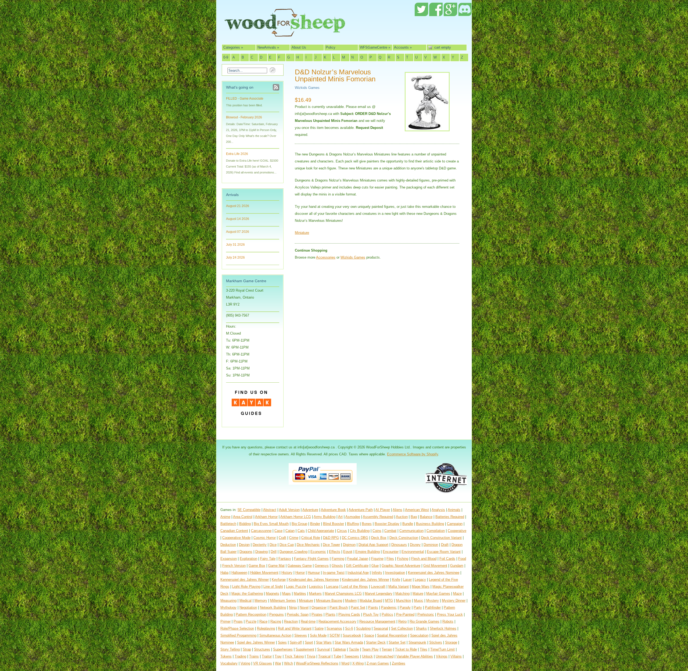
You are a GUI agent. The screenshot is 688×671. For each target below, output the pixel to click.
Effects (334, 552)
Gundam (456, 566)
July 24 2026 (235, 257)
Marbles (300, 594)
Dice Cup (287, 545)
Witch (288, 663)
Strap (247, 649)
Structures (262, 649)
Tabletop (339, 649)
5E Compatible (249, 510)
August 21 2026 (237, 206)
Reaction (291, 621)
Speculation (419, 635)
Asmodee (352, 517)
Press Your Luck (450, 614)
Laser (407, 580)
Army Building (324, 517)
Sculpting (363, 628)
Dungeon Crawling (293, 552)
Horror (300, 573)
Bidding (245, 524)
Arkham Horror (266, 517)
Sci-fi (349, 628)
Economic (318, 552)
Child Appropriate (321, 531)
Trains (254, 656)
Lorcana (332, 587)
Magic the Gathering (247, 594)
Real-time (308, 621)
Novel (304, 607)
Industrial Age (358, 573)
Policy (330, 47)
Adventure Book (333, 510)
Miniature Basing (329, 601)
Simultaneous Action (275, 635)
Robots (447, 621)
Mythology (228, 607)
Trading (240, 656)
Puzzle (251, 621)
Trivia (311, 656)
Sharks (421, 628)
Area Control (242, 517)
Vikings (441, 656)
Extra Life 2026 (237, 154)
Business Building (430, 524)
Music (418, 601)
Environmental (413, 552)
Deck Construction (403, 538)
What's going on (239, 87)
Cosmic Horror (264, 538)
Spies (282, 642)
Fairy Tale (267, 559)
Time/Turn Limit (442, 649)
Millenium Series (283, 601)
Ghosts (337, 566)
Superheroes (283, 649)
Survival (323, 649)
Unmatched (384, 656)
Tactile (354, 649)
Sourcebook (352, 635)
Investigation (395, 573)
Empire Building (367, 552)
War (278, 663)
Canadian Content (234, 531)
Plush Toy (371, 614)
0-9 (225, 57)
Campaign (455, 524)
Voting (245, 663)
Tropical (324, 656)
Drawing (261, 552)
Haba (224, 573)
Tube (337, 656)
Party (418, 607)
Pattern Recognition (251, 614)
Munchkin (403, 601)
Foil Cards (447, 559)
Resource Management (377, 621)
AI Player (382, 510)
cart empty (442, 47)
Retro (402, 621)
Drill (274, 552)
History (286, 573)
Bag (414, 517)
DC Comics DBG (355, 538)
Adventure (310, 510)
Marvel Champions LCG (343, 594)
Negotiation (248, 607)
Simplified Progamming (238, 635)
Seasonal (381, 628)
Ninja (293, 607)
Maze (457, 594)
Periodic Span (298, 614)
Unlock (367, 656)
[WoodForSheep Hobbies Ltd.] (285, 33)
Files (390, 559)
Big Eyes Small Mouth (271, 524)
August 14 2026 (237, 219)
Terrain (387, 649)
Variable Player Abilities (414, 656)
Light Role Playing (246, 587)
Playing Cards (349, 614)
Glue (375, 566)
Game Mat (276, 566)
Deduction (228, 545)
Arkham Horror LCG (295, 517)
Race (263, 621)
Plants (330, 614)
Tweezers (351, 656)
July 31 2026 (235, 244)
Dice (273, 545)
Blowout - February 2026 (244, 117)
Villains (456, 656)
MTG (389, 601)
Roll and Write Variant (294, 628)
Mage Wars (420, 587)
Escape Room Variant (444, 552)
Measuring (228, 601)
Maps (286, 594)
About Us (299, 47)
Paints (373, 607)
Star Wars (324, 642)
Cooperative (457, 531)
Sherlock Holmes (443, 628)
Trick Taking (294, 656)
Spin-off (296, 642)
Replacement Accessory (337, 621)
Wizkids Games (307, 88)
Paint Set (358, 607)
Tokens (226, 656)
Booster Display (387, 524)
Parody (405, 607)
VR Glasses (262, 663)
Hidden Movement (264, 573)
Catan (290, 531)
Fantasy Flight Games (311, 559)
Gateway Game (300, 566)
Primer (225, 621)
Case (278, 531)
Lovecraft (378, 587)
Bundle (407, 524)
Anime (225, 517)
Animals (454, 510)
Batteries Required (449, 517)
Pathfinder (433, 607)
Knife (396, 580)
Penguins (276, 614)
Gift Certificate (357, 566)
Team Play (370, 649)
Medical (245, 601)
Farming (338, 559)
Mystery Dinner (453, 601)
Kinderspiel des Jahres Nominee (314, 580)
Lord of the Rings (354, 587)
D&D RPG (331, 538)
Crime (293, 538)
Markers (315, 594)
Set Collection (402, 628)
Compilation (436, 531)
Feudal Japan (357, 559)
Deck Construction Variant (441, 538)
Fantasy (284, 559)
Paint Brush (338, 607)
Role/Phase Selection (237, 628)
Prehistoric (425, 614)
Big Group (299, 524)
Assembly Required (378, 517)
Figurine (377, 559)
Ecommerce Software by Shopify (412, 454)
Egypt (347, 552)
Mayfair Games (438, 594)
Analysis (438, 510)
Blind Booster (333, 524)
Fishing (402, 559)
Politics (387, 614)
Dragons (245, 552)
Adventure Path (361, 510)
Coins (376, 531)
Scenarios (334, 628)
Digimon (349, 545)
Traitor (267, 656)
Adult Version (289, 510)
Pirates (316, 614)
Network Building (273, 607)
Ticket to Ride (406, 649)
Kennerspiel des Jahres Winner (244, 580)
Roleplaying (266, 628)
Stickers (435, 642)
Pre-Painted (405, 614)
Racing (275, 621)
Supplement (305, 649)
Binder (315, 524)
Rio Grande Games (424, 621)
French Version (234, 566)
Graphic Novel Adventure (401, 566)
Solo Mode (318, 635)
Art (340, 517)
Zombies (398, 663)
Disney (415, 545)
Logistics (316, 587)
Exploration (248, 559)
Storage (451, 642)
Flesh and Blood (423, 559)
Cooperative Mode (236, 538)
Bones (367, 524)
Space (369, 635)
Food (462, 559)
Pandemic (389, 607)
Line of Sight (273, 587)
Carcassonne (261, 531)
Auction (402, 517)
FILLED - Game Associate (244, 98)
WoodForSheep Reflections (317, 663)
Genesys (322, 566)
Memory (261, 601)
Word (345, 663)
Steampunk (417, 642)
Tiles (423, 649)
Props (238, 621)
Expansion (228, 559)
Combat (390, 531)
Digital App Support (373, 545)
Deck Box (378, 538)
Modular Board (371, 601)
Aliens (397, 510)
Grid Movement (435, 566)
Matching (402, 594)
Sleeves (300, 635)
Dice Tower (331, 545)
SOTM (334, 635)
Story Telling (230, 649)
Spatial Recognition (392, 635)
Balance (426, 517)
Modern (351, 601)
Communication (411, 531)
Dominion (431, 545)
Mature (418, 594)
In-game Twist (334, 573)
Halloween (239, 573)
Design (244, 545)
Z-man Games (378, 663)
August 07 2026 (237, 232)
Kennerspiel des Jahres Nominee (433, 573)
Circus (342, 531)
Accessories (325, 257)
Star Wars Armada (349, 642)
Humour (314, 573)
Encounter (391, 552)
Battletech (228, 524)
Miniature (302, 233)
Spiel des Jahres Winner (256, 642)
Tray (278, 656)
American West (417, 510)
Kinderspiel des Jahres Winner (365, 580)
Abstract (269, 510)
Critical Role (310, 538)
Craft (282, 538)
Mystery (432, 601)
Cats (301, 531)
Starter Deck (376, 642)
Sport (309, 642)
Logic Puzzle (296, 587)
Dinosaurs (399, 545)
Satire (319, 628)
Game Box (257, 566)
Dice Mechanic (308, 545)
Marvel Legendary (378, 594)
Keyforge (279, 580)
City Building (360, 531)
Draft (445, 545)
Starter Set (397, 642)
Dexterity (260, 545)
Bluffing (353, 524)
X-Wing (358, 663)
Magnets (272, 594)
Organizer (319, 607)
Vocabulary (229, 663)
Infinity (377, 573)
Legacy (420, 580)
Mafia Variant (398, 587)
